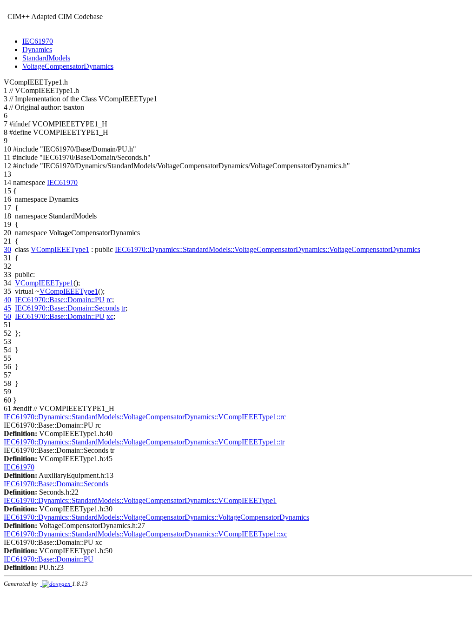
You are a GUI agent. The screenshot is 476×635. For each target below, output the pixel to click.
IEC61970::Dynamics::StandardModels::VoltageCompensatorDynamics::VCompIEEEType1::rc (145, 417)
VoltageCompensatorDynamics (67, 66)
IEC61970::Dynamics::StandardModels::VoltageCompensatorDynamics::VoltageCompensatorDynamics (267, 249)
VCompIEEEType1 (60, 249)
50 (7, 316)
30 (7, 249)
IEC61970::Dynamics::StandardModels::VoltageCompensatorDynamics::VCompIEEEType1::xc (145, 534)
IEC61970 (37, 41)
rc (109, 300)
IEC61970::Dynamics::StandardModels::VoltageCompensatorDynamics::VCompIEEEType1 (140, 500)
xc (109, 316)
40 (7, 300)
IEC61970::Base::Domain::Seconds (67, 308)
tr (123, 308)
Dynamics (37, 49)
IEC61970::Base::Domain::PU (60, 300)
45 (7, 308)
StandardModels (46, 58)
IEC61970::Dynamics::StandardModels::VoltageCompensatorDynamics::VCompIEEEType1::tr (144, 442)
